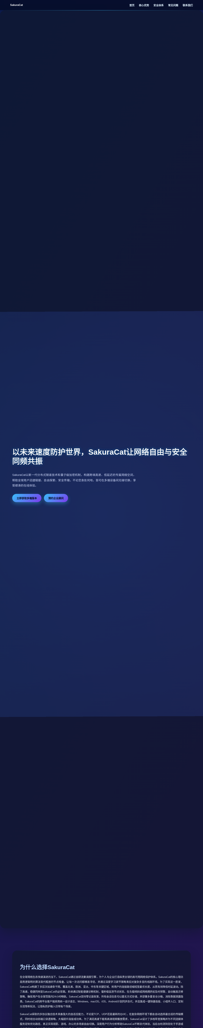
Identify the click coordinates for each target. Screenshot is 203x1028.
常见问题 (173, 5)
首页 (132, 5)
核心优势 (144, 5)
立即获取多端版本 (27, 498)
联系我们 (188, 5)
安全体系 (159, 5)
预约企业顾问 (56, 498)
